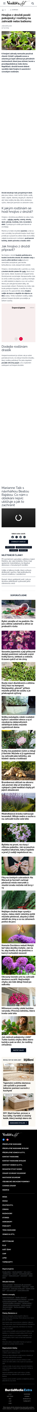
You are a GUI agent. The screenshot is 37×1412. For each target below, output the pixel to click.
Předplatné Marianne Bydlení (15, 1148)
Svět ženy (6, 1250)
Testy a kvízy (27, 1272)
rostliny (23, 550)
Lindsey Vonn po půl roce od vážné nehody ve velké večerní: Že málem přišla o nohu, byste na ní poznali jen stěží (17, 1361)
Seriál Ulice (25, 1286)
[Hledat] (33, 3)
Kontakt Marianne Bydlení (14, 1161)
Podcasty (6, 1226)
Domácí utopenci (26, 1305)
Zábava (5, 1209)
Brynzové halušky (7, 1307)
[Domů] (18, 3)
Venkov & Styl (8, 1234)
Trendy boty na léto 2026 (17, 1288)
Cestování (15, 1273)
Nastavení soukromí (11, 1177)
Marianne (27, 1394)
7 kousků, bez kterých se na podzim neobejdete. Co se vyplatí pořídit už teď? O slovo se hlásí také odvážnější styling (17, 1337)
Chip (4, 1254)
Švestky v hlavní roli (20, 1297)
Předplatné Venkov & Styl (13, 1152)
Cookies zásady (9, 1186)
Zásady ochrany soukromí (14, 1173)
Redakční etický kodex (12, 1169)
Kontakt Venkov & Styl (12, 1165)
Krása (5, 1201)
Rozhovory (7, 1213)
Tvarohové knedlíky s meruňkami (12, 1303)
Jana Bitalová (7, 26)
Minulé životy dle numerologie (22, 1284)
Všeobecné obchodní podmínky (16, 1182)
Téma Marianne (9, 1230)
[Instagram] (7, 1139)
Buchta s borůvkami (19, 1307)
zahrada (13, 550)
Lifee (4, 1258)
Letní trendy (23, 1275)
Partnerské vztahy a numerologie (12, 1286)
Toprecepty (7, 1262)
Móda (4, 1197)
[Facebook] (3, 1139)
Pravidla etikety (6, 1272)
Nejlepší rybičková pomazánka (11, 1305)
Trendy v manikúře (7, 1284)
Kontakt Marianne (10, 1157)
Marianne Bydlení (17, 1123)
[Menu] (4, 3)
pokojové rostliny (24, 547)
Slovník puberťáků (17, 1272)
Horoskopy (7, 1222)
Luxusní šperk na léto (23, 1290)
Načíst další (18, 1050)
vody (24, 271)
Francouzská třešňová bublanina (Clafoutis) (14, 1299)
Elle (4, 1245)
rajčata (10, 219)
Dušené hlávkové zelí (8, 1297)
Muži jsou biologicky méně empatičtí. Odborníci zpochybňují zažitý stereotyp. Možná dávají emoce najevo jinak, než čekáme (18, 1318)
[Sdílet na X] (16, 537)
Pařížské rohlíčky (26, 1303)
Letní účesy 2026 (11, 1290)
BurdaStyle (27, 1398)
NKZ (10, 1398)
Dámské (26, 1396)
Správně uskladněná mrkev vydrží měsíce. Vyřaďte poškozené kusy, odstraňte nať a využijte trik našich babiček (16, 1374)
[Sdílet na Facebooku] (12, 537)
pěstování (10, 547)
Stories (5, 1218)
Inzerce (5, 1190)
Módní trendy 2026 (14, 1275)
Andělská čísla (7, 1273)
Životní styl (7, 1205)
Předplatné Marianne (11, 1144)
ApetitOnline (8, 1241)
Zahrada (15, 9)
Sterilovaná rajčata (23, 1301)
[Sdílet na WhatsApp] (24, 537)
